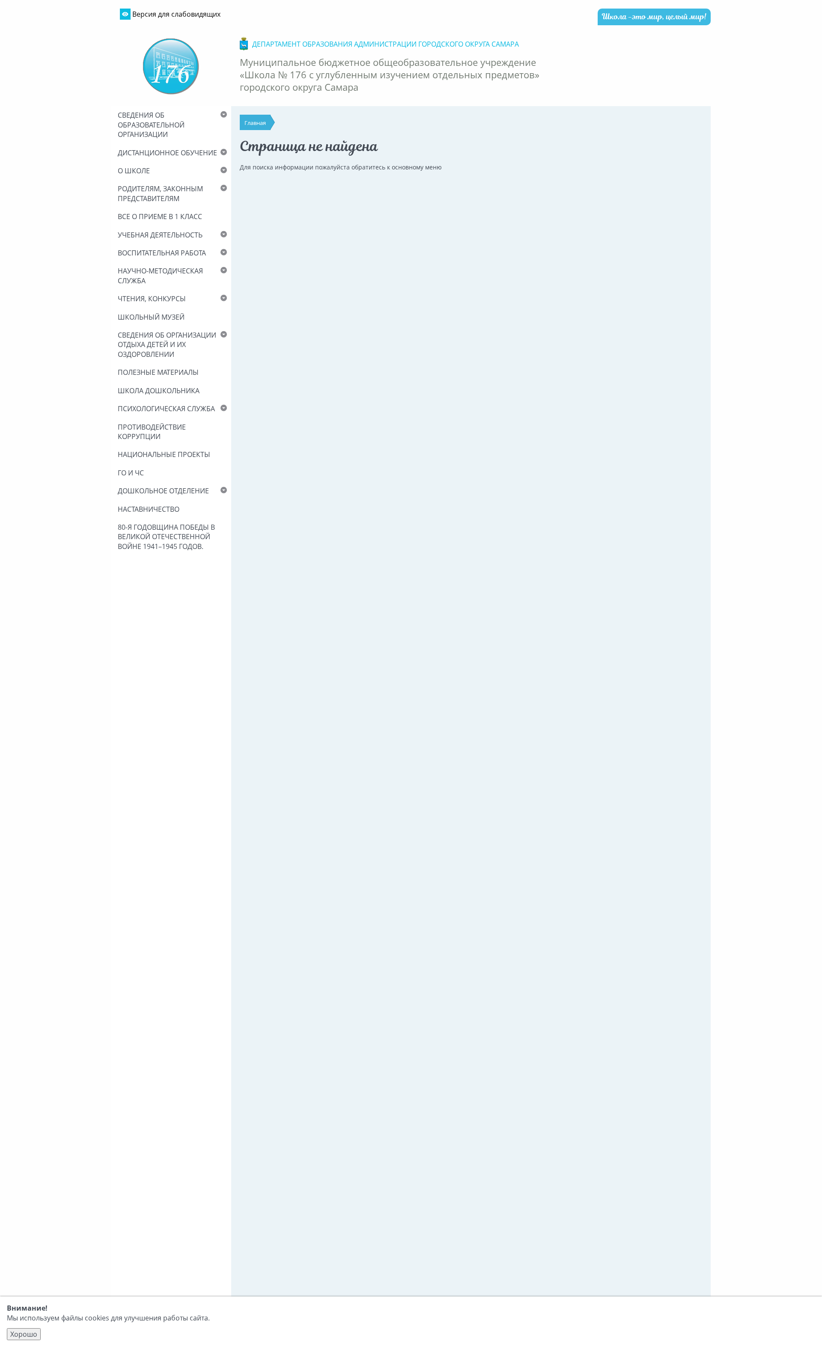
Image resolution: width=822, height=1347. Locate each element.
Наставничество (148, 509)
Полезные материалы (158, 372)
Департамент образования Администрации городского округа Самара (385, 44)
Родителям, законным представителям (160, 193)
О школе (134, 170)
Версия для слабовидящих (175, 14)
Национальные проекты (164, 454)
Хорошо (23, 1334)
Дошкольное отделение (163, 490)
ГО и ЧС (131, 473)
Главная (255, 123)
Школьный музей (151, 317)
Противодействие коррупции (152, 431)
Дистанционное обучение (167, 152)
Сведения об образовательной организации (151, 124)
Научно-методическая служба (160, 275)
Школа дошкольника (159, 390)
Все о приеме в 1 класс (160, 216)
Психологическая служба (166, 408)
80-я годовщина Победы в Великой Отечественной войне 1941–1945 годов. (166, 536)
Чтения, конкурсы (152, 298)
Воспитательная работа (162, 253)
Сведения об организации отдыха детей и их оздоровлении (167, 344)
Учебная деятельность (160, 235)
